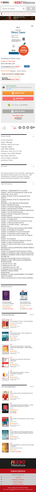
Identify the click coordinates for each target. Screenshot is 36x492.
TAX (8, 13)
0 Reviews (12, 71)
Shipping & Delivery (18, 479)
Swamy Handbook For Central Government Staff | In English (22, 445)
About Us (14, 475)
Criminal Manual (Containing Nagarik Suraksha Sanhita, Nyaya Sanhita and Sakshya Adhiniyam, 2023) (21, 432)
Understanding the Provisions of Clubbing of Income (8, 302)
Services (18, 477)
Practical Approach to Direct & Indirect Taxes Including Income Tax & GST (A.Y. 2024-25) (25, 302)
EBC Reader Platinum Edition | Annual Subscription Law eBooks (19, 373)
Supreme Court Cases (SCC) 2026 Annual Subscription (20, 360)
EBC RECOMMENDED (9, 387)
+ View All (31, 314)
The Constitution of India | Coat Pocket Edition (21, 321)
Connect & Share (18, 484)
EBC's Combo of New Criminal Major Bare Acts (21, 393)
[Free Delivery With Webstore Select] (18, 119)
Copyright (11, 489)
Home (5, 13)
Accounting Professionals (15, 13)
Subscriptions (18, 471)
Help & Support (18, 482)
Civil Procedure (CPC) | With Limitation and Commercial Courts (20, 333)
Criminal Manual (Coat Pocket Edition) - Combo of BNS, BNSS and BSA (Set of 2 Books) (21, 405)
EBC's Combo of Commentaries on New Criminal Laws (22, 419)
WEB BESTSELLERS (8, 315)
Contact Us (21, 475)
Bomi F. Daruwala (9, 61)
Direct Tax (24, 13)
